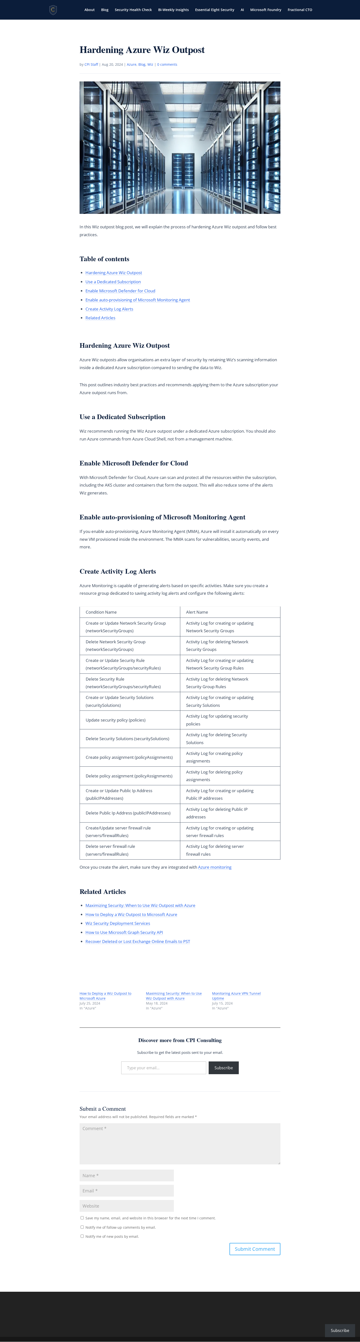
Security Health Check (133, 10)
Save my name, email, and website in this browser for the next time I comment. (150, 1218)
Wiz (150, 64)
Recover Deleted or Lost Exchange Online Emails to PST (137, 941)
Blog (104, 10)
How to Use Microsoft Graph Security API (124, 932)
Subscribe (224, 1068)
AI (242, 10)
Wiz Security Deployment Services (117, 923)
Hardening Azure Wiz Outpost (113, 272)
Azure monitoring (214, 867)
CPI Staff (91, 64)
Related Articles (100, 318)
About (89, 10)
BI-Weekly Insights (173, 10)
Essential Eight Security (214, 10)
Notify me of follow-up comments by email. (120, 1227)
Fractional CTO (300, 10)
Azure (131, 64)
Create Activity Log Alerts (109, 309)
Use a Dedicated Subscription (113, 281)
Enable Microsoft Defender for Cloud (120, 291)
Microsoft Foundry (265, 10)
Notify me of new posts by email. (112, 1236)
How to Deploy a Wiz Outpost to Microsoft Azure (131, 914)
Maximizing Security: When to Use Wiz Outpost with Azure (140, 905)
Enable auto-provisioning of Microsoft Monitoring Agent (137, 300)
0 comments (167, 64)
